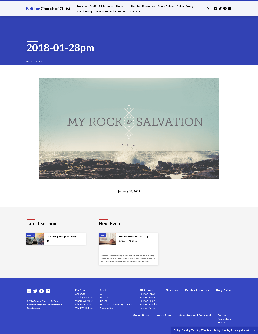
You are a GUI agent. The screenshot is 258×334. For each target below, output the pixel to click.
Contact (135, 11)
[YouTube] (225, 8)
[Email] (230, 8)
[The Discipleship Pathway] (35, 239)
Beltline (48, 8)
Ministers (105, 297)
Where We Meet (83, 300)
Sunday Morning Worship (134, 236)
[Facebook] (215, 8)
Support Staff (107, 307)
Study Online (166, 6)
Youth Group (85, 11)
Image (39, 61)
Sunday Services (84, 297)
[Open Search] (208, 9)
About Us (80, 293)
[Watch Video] (47, 241)
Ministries (122, 6)
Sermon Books (147, 300)
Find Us (221, 322)
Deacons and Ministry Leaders (116, 304)
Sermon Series (148, 297)
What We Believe (84, 307)
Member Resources (143, 6)
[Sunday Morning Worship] (107, 239)
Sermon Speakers (149, 304)
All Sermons (106, 6)
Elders (103, 300)
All (101, 293)
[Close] (254, 330)
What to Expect (83, 304)
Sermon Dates (147, 307)
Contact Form (224, 318)
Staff (93, 6)
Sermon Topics (148, 293)
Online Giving (185, 6)
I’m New (82, 6)
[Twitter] (220, 8)
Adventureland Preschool (111, 11)
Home (29, 61)
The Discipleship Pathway (61, 236)
